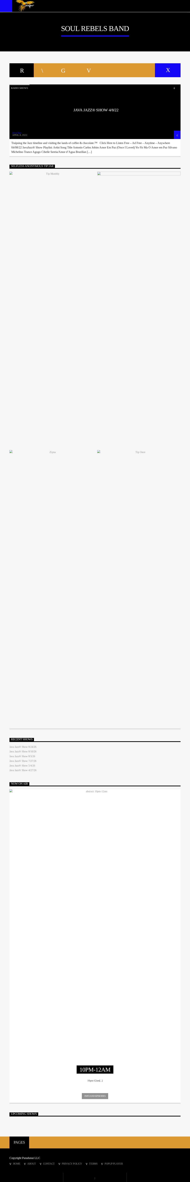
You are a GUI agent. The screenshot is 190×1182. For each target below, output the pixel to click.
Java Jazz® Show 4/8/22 (95, 110)
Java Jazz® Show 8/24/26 (22, 747)
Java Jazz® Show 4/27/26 (22, 770)
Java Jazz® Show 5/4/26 (22, 765)
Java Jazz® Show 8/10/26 (22, 751)
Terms (93, 1163)
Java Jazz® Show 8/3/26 (22, 756)
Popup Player (114, 1163)
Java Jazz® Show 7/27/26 (22, 761)
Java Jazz (17, 132)
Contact (49, 1163)
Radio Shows (19, 88)
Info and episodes (94, 1096)
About (31, 1163)
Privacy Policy (72, 1163)
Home (16, 1163)
